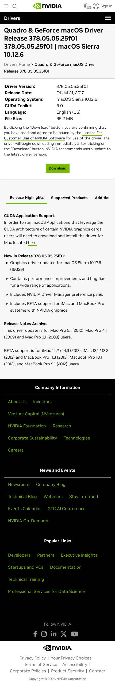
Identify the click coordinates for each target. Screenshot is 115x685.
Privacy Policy (33, 658)
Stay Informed (83, 496)
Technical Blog (22, 496)
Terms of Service (40, 664)
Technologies (77, 438)
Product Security (67, 670)
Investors (42, 401)
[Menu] (108, 18)
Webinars (53, 496)
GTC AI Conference (67, 508)
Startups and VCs (25, 567)
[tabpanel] (57, 289)
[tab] (26, 198)
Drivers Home (17, 64)
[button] (86, 7)
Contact (97, 670)
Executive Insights (79, 555)
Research (62, 425)
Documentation (66, 567)
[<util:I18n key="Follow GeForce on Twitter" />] (63, 634)
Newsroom (18, 484)
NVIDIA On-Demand (28, 520)
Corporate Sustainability (32, 438)
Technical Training (26, 579)
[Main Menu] (6, 6)
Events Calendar (24, 508)
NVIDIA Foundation (27, 425)
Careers (16, 450)
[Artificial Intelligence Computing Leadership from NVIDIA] (47, 6)
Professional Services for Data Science (46, 591)
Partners (45, 555)
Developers (19, 555)
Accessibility (74, 664)
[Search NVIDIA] (15, 5)
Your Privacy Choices (71, 658)
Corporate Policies (28, 670)
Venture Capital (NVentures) (36, 413)
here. (32, 242)
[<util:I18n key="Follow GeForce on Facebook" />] (35, 634)
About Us (17, 401)
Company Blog (51, 484)
